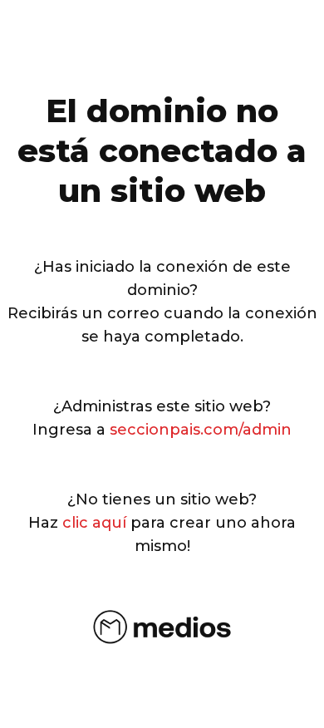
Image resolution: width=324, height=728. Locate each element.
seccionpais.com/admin (201, 430)
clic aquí (94, 523)
